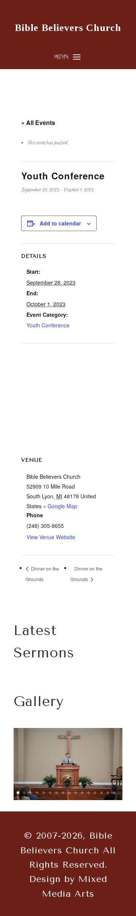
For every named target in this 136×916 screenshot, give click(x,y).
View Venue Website (50, 537)
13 (95, 792)
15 (108, 792)
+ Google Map (60, 506)
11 (82, 792)
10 (75, 792)
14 (101, 792)
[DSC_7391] (68, 798)
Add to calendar (60, 223)
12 (88, 792)
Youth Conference (48, 325)
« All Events (38, 122)
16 (114, 792)
